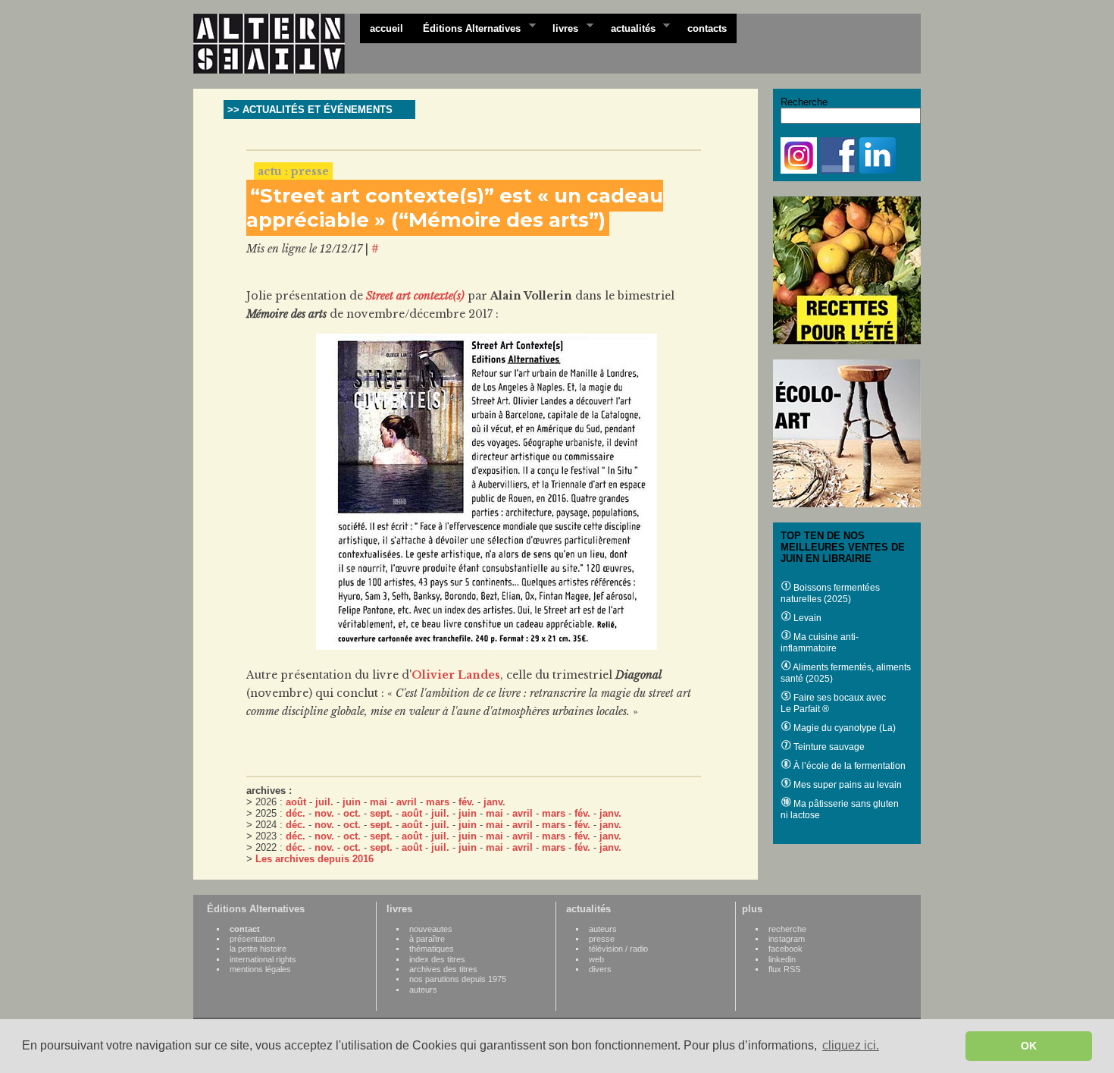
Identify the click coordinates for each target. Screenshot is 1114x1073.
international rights (263, 959)
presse (602, 938)
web (596, 959)
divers (600, 969)
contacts (707, 28)
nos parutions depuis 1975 (457, 979)
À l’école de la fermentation (848, 766)
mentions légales (260, 969)
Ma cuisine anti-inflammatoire (820, 643)
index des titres (437, 959)
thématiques (431, 948)
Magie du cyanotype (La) (843, 728)
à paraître (427, 938)
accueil (386, 28)
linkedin (782, 959)
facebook (785, 948)
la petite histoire (258, 948)
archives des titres (443, 969)
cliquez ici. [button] (850, 1045)
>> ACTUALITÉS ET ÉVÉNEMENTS (310, 109)
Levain (806, 618)
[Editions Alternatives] (276, 44)
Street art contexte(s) (415, 296)
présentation (252, 938)
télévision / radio (618, 948)
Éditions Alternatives (467, 27)
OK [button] (1029, 1046)
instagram (786, 938)
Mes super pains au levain (846, 785)
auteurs (423, 989)
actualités (628, 27)
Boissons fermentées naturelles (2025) (830, 593)
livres (560, 27)
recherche (787, 928)
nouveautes (430, 928)
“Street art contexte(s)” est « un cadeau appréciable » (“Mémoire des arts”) (454, 208)
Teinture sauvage (828, 747)
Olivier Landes (455, 675)
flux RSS (784, 969)
